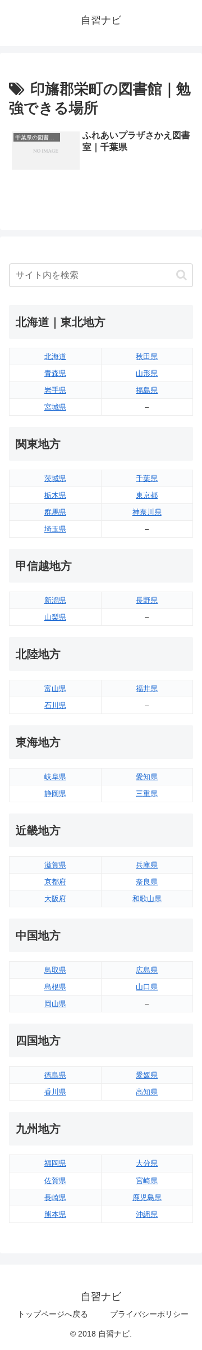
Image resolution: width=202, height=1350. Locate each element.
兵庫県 (147, 865)
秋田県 (147, 356)
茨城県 (55, 478)
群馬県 (55, 512)
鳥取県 (55, 970)
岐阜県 (55, 776)
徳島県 (55, 1075)
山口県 (147, 987)
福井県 (147, 688)
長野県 (147, 600)
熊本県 (55, 1214)
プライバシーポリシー (149, 1314)
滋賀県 (55, 865)
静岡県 (55, 793)
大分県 (147, 1163)
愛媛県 (147, 1075)
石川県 (55, 705)
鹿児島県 (147, 1197)
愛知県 (147, 776)
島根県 (55, 987)
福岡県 (55, 1163)
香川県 (55, 1092)
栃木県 (55, 495)
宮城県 (55, 407)
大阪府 (55, 898)
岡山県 (55, 1003)
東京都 (147, 495)
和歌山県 (147, 898)
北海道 (55, 356)
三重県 (147, 793)
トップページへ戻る (52, 1314)
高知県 (147, 1092)
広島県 (147, 970)
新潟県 (55, 600)
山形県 (147, 373)
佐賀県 (55, 1180)
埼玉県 (55, 529)
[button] (181, 275)
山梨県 (55, 617)
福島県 (147, 390)
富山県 (55, 688)
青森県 (55, 373)
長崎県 (55, 1197)
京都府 (55, 882)
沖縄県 (147, 1214)
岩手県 (55, 390)
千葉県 (147, 478)
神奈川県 (147, 512)
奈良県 (147, 882)
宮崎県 (147, 1180)
